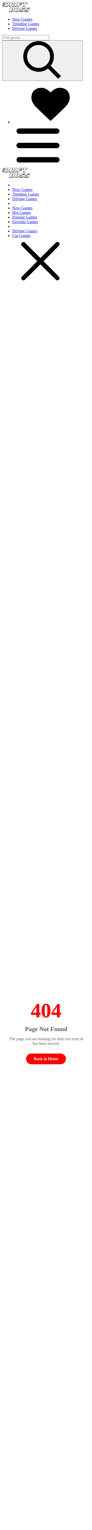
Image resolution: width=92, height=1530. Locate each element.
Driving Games (24, 28)
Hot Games (21, 212)
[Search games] (42, 60)
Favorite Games (25, 222)
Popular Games (24, 217)
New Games (22, 19)
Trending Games (25, 24)
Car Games (21, 235)
